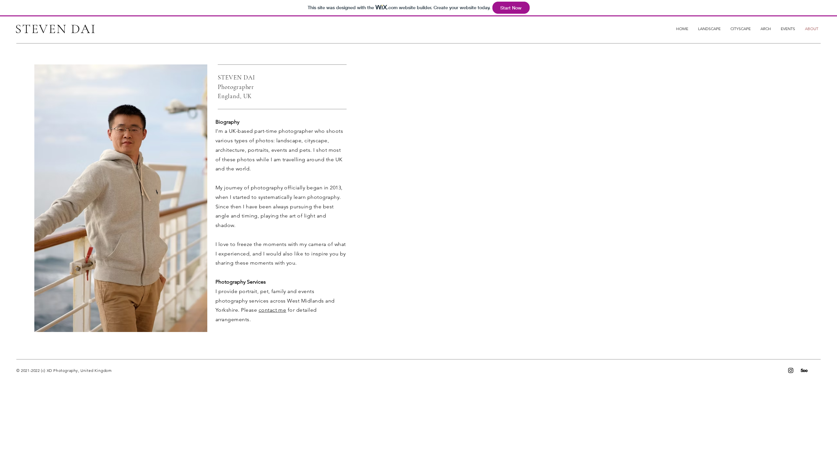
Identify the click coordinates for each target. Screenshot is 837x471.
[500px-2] (804, 370)
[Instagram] (790, 370)
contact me (272, 310)
